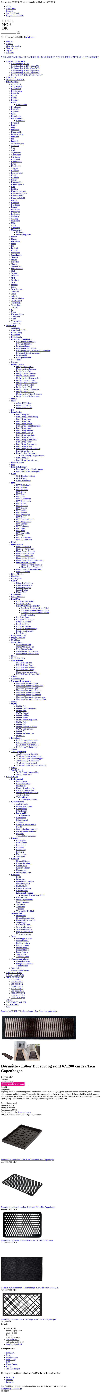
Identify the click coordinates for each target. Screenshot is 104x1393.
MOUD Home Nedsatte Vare (28, 674)
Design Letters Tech (24, 387)
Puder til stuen (22, 952)
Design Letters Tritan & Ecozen (29, 394)
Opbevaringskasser (23, 872)
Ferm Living (11, 1360)
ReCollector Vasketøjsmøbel (27, 745)
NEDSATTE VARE (9, 57)
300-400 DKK (17, 986)
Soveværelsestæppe (24, 929)
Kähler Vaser (21, 592)
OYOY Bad (21, 706)
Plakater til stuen (22, 950)
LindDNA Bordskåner (25, 601)
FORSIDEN (50, 57)
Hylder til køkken (23, 884)
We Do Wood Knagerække (27, 772)
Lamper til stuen (22, 945)
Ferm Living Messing (24, 437)
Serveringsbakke (23, 902)
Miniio (13, 656)
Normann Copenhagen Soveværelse (30, 697)
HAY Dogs (20, 494)
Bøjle (13, 114)
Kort (13, 187)
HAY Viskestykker (23, 537)
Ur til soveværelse (23, 934)
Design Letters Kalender (26, 373)
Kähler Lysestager (23, 588)
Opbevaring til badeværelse (27, 793)
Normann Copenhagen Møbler (28, 695)
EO (12, 410)
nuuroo (14, 701)
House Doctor (11, 1364)
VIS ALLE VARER (26, 57)
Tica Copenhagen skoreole (27, 763)
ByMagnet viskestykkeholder (28, 353)
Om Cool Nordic (13, 13)
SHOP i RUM (39, 57)
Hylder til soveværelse (25, 918)
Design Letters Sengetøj (25, 380)
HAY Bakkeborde (23, 485)
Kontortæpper (21, 870)
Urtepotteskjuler (17, 314)
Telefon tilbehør (17, 298)
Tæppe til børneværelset (26, 836)
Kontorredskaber (23, 868)
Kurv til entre (21, 854)
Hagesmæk (15, 159)
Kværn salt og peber (19, 193)
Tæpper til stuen (22, 957)
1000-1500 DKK (18, 993)
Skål (13, 271)
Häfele (13, 542)
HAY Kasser (21, 503)
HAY (8, 1362)
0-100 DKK (16, 979)
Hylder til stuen (22, 941)
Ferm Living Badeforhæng (27, 417)
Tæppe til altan (22, 966)
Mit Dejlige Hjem (18, 658)
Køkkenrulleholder (18, 198)
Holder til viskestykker (25, 881)
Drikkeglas (20, 879)
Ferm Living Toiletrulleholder (28, 449)
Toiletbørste (16, 303)
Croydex (14, 362)
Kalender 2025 (17, 173)
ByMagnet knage (23, 346)
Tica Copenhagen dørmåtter (27, 754)
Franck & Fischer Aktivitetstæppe (29, 469)
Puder (13, 244)
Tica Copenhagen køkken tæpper (29, 758)
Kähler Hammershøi (24, 585)
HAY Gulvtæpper (23, 499)
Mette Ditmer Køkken (25, 647)
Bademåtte (15, 93)
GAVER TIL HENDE (15, 975)
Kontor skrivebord (23, 863)
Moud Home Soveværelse (26, 672)
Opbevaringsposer (23, 234)
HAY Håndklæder (23, 501)
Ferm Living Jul (22, 458)
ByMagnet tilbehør (23, 357)
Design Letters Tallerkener (26, 382)
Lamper (14, 200)
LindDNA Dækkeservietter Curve (35, 610)
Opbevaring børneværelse (26, 829)
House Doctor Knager (25, 553)
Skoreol (14, 264)
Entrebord (20, 847)
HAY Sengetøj (22, 524)
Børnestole (20, 120)
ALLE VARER (12, 1004)
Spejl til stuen (21, 954)
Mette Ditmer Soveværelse (27, 651)
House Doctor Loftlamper (31, 565)
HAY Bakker (21, 487)
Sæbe (13, 287)
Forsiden (9, 41)
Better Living (16, 332)
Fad (12, 139)
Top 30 (9, 50)
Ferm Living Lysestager (25, 435)
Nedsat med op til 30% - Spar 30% (25, 68)
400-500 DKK (17, 988)
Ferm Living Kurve (24, 428)
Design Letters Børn (24, 371)
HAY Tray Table (23, 533)
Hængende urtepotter (24, 963)
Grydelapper (16, 152)
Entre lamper (21, 843)
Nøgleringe (15, 228)
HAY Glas (20, 496)
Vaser (13, 319)
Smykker (14, 273)
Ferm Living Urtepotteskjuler (33, 455)
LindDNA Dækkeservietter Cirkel (35, 608)
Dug (13, 127)
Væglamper (16, 323)
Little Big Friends (18, 597)
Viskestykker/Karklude (25, 911)
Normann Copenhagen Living (28, 692)
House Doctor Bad (23, 547)
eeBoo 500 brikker (23, 405)
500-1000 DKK (17, 991)
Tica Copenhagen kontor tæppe (28, 756)
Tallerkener (20, 906)
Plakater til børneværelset (26, 831)
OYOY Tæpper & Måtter (26, 726)
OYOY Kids (21, 711)
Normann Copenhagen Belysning (29, 685)
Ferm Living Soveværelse (26, 444)
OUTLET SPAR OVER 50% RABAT (27, 75)
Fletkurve (20, 232)
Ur (12, 310)
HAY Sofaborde (22, 526)
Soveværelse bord (23, 925)
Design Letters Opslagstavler (27, 378)
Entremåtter (20, 850)
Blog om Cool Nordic (15, 15)
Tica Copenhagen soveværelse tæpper (31, 765)
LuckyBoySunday (18, 635)
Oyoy (8, 1355)
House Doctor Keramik (25, 551)
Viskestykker (16, 321)
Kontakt (9, 11)
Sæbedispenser (17, 289)
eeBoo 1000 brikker (24, 403)
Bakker (14, 95)
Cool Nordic (16, 360)
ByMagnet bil (21, 355)
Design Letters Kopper (25, 376)
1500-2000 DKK (18, 995)
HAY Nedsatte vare (24, 540)
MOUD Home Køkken (25, 667)
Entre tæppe (21, 845)
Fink (13, 464)
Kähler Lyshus (22, 590)
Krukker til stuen (23, 943)
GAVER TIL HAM (14, 973)
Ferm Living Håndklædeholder (28, 426)
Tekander (20, 909)
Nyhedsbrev (11, 9)
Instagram (10, 1382)
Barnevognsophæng (24, 806)
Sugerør (14, 285)
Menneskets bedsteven (20, 970)
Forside (4, 1011)
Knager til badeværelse (25, 788)
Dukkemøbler (16, 132)
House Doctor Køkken (25, 558)
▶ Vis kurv (30, 37)
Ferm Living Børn (23, 419)
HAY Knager (21, 508)
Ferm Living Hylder (24, 423)
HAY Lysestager (23, 515)
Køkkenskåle (21, 897)
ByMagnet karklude (24, 344)
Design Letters (12, 1357)
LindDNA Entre (22, 617)
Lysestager (15, 212)
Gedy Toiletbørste (23, 480)
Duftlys (14, 125)
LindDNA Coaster (23, 603)
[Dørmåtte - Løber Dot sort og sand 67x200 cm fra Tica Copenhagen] (39, 1040)
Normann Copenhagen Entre (27, 688)
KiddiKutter (16, 594)
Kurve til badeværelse (25, 790)
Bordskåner (15, 109)
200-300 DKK (17, 984)
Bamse (14, 98)
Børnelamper (16, 116)
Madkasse (15, 216)
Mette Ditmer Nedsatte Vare (27, 654)
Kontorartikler (16, 182)
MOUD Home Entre (24, 665)
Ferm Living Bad (23, 414)
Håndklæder (16, 166)
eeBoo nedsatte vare (24, 408)
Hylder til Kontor (23, 861)
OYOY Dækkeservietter (26, 708)
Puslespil (14, 248)
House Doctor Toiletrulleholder (28, 569)
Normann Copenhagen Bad (27, 683)
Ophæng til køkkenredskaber (33, 895)
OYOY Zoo (21, 731)
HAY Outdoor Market (25, 519)
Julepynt (14, 168)
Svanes (14, 749)
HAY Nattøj (21, 517)
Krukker (14, 189)
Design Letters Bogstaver (26, 369)
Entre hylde (20, 840)
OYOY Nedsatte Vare (25, 733)
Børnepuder (21, 818)
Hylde (13, 164)
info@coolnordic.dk (14, 1344)
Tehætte (14, 296)
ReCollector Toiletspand (26, 742)
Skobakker (20, 856)
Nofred (14, 676)
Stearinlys (15, 280)
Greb (13, 150)
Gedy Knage (21, 478)
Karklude (15, 177)
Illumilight (15, 576)
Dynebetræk (21, 916)
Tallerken (15, 291)
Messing (14, 218)
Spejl (13, 278)
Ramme (14, 250)
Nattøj (13, 225)
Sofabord (15, 275)
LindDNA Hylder (23, 622)
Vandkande (15, 316)
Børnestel (15, 123)
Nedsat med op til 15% (20, 64)
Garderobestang (17, 143)
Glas (13, 148)
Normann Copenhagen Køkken (28, 690)
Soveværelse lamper (24, 927)
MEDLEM (70, 57)
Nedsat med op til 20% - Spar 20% (25, 66)
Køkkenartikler (17, 196)
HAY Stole (20, 531)
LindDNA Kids (22, 624)
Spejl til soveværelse (24, 932)
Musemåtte (15, 221)
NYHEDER (61, 57)
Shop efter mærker (13, 46)
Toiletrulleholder (22, 795)
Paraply (14, 237)
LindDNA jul (21, 633)
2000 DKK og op (18, 998)
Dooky (14, 398)
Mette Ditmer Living (24, 649)
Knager (14, 180)
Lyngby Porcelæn (18, 638)
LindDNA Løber (28, 615)
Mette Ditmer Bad (23, 644)
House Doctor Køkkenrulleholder (29, 560)
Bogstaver (15, 100)
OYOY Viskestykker (24, 729)
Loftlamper (15, 209)
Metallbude (15, 640)
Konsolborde (21, 105)
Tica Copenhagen (13, 1369)
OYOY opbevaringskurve (26, 720)
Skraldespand (16, 266)
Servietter (15, 262)
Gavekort (15, 146)
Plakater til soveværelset (26, 920)
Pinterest (9, 1380)
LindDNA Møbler (23, 626)
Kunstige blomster (18, 191)
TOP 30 (9, 1000)
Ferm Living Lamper (24, 433)
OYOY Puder (21, 722)
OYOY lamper (22, 717)
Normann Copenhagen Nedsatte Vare (31, 699)
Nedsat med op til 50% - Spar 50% (25, 73)
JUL (8, 1007)
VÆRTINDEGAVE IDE (16, 1002)
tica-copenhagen (24, 1112)
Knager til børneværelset (26, 824)
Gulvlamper (16, 155)
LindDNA (10, 1353)
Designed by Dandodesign (11, 1388)
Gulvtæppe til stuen (24, 938)
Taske (13, 294)
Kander (14, 175)
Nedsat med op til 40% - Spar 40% (25, 70)
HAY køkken (21, 510)
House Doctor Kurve (24, 556)
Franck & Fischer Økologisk (27, 471)
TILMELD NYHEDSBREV (87, 57)
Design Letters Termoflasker (27, 389)
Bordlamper (16, 107)
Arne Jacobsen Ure (19, 330)
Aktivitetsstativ (22, 804)
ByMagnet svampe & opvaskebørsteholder (33, 351)
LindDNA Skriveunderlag (26, 629)
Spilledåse (20, 834)
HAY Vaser (20, 535)
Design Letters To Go (25, 392)
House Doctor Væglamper (31, 567)
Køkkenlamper (22, 891)
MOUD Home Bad (24, 663)
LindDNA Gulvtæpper (25, 619)
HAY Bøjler (21, 492)
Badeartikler (16, 89)
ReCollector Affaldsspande (27, 740)
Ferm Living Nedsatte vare (27, 460)
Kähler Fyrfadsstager (24, 583)
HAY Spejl (20, 528)
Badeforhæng (16, 91)
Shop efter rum (12, 48)
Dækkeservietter (17, 134)
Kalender (15, 171)
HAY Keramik (22, 505)
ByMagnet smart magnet (26, 348)
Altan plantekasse (23, 961)
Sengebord (15, 253)
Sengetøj (14, 257)
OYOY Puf (20, 724)
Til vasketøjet (16, 300)
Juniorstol (20, 822)
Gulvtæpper (16, 157)
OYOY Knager (22, 713)
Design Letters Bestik (24, 367)
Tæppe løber (16, 305)
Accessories (16, 84)
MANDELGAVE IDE (15, 79)
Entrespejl (20, 852)
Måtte (13, 223)
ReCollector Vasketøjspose (27, 747)
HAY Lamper (21, 512)
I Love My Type (17, 574)
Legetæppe (15, 205)
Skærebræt (20, 904)
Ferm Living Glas (23, 421)
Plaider (14, 239)
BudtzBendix (16, 337)
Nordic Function (17, 679)
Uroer (13, 312)
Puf (12, 246)
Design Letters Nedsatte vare (27, 396)
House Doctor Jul (23, 572)
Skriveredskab (17, 269)
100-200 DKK (17, 982)
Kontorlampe (21, 865)
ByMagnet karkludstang (26, 341)
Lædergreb (15, 214)
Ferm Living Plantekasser (26, 439)
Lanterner (15, 202)
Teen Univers (16, 968)
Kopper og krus (17, 184)
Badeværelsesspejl (23, 783)
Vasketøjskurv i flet (29, 799)
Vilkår (8, 6)
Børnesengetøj (22, 820)
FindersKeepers (17, 462)
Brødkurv (15, 111)
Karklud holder (22, 886)
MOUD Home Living (25, 670)
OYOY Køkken (22, 715)
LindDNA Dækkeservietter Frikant (35, 613)
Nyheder (9, 44)
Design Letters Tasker (25, 385)
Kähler (9, 1366)
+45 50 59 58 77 (12, 1340)
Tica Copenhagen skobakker (27, 761)
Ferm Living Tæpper (24, 451)
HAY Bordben (22, 490)
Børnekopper (21, 808)
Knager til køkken (23, 888)
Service (14, 259)
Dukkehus (15, 130)
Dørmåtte (15, 136)
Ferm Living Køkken (24, 430)
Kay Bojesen (16, 578)
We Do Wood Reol (24, 774)
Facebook (10, 1377)
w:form (14, 767)
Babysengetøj (16, 86)
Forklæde (15, 141)
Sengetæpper (21, 922)
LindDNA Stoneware (24, 631)
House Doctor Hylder (25, 549)
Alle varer (10, 53)
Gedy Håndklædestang (25, 476)
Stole (13, 282)
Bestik (18, 877)
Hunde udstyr (16, 161)
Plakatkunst (15, 241)
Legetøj (14, 207)
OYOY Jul (20, 736)
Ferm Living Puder (23, 442)
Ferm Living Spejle (24, 446)
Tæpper (14, 307)
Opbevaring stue (22, 947)
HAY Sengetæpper (23, 521)
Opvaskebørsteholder (24, 900)
